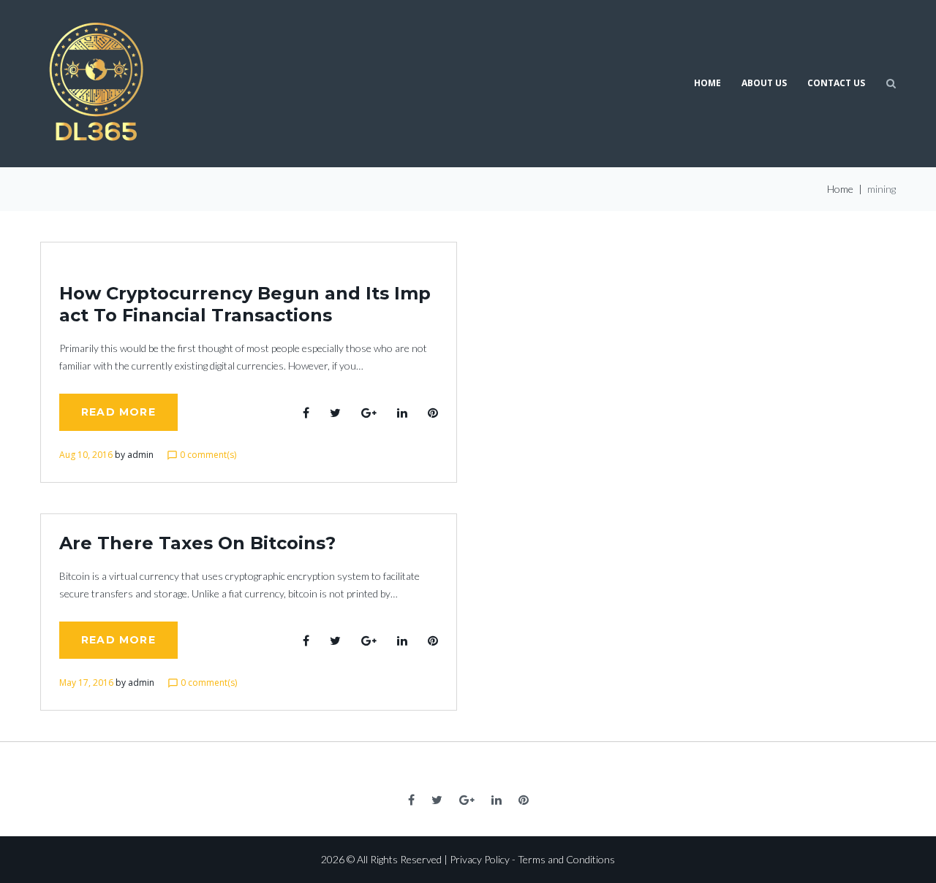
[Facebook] (411, 799)
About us (764, 83)
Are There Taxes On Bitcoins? (197, 543)
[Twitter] (436, 799)
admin (140, 454)
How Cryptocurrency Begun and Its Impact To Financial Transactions (245, 304)
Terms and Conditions (566, 859)
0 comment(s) (201, 454)
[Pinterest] (523, 799)
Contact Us (836, 83)
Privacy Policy (480, 859)
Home (707, 83)
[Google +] (467, 799)
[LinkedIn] (496, 799)
